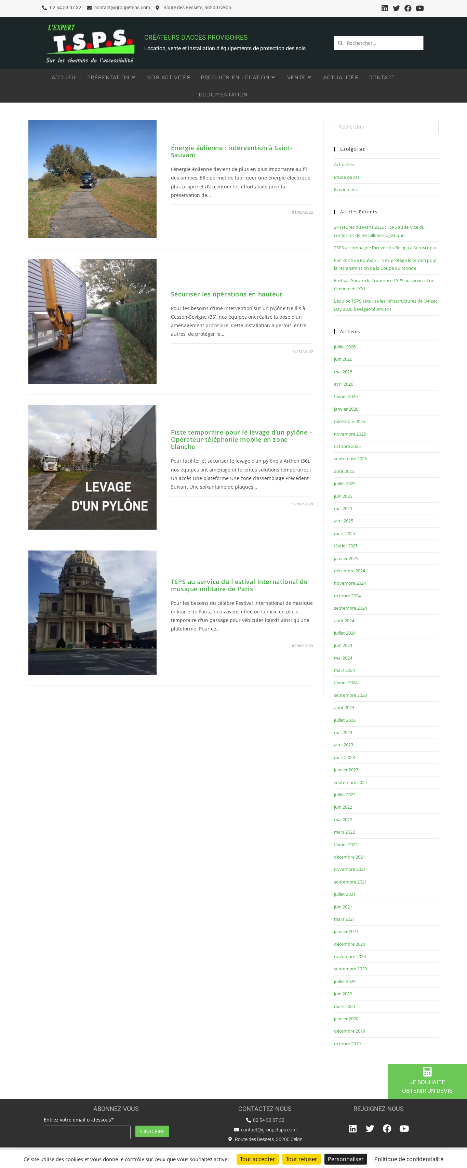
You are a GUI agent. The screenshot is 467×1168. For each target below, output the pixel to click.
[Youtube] (420, 8)
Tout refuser (301, 1159)
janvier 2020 (346, 1019)
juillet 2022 (345, 795)
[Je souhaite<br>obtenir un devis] (427, 1072)
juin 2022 (343, 807)
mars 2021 (344, 919)
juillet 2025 (345, 483)
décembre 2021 (349, 857)
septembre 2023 (350, 695)
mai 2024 (343, 658)
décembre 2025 (349, 421)
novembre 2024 (350, 583)
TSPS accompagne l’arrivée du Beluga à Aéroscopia (385, 247)
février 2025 (346, 546)
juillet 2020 (345, 981)
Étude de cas (347, 177)
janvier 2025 (346, 558)
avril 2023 (343, 745)
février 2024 (346, 682)
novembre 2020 (350, 956)
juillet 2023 (345, 720)
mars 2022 (344, 832)
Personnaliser (346, 1159)
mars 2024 (344, 670)
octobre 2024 (347, 596)
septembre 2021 (350, 882)
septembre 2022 (350, 782)
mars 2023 (344, 757)
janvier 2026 (346, 409)
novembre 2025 (350, 434)
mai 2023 (343, 732)
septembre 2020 (350, 969)
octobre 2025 (347, 446)
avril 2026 (343, 384)
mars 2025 (344, 533)
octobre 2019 (347, 1043)
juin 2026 (343, 359)
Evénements (346, 189)
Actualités (344, 164)
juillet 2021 (345, 894)
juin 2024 (343, 645)
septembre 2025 (350, 458)
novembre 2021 (350, 869)
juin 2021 (343, 907)
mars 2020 (344, 1006)
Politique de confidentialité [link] (408, 1159)
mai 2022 (343, 820)
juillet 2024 (345, 633)
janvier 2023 (346, 770)
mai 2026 (343, 372)
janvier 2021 (346, 931)
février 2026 (346, 396)
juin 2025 (343, 496)
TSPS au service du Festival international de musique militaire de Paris (239, 585)
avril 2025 (343, 521)
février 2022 (346, 844)
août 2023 (344, 707)
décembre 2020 (349, 944)
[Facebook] (408, 8)
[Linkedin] (384, 8)
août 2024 (344, 621)
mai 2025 (343, 508)
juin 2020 (343, 994)
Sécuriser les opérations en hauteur (227, 294)
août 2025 (344, 471)
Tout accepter (257, 1159)
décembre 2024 (349, 571)
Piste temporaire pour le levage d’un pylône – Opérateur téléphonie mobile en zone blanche (242, 439)
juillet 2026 (345, 347)
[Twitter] (396, 8)
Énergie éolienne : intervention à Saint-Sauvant (232, 151)
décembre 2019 (349, 1031)
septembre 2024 (350, 608)
